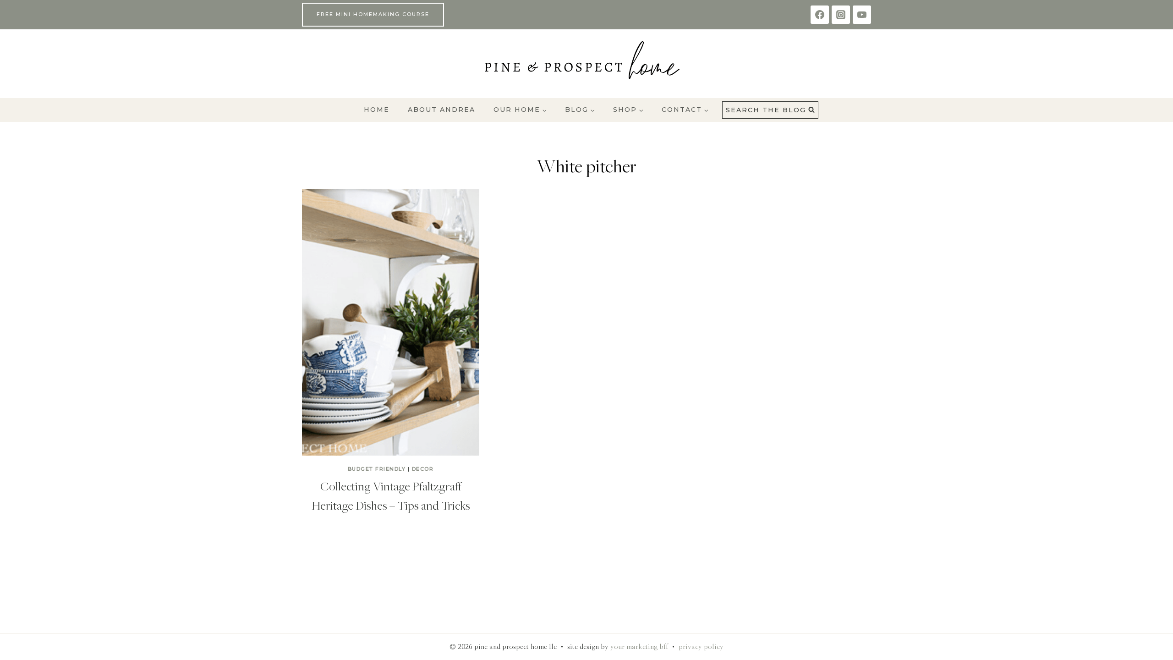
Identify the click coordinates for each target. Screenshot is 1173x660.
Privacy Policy (701, 647)
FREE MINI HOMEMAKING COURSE (373, 14)
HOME (376, 109)
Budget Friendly (377, 469)
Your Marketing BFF (639, 647)
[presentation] (390, 322)
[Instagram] (841, 15)
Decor (423, 469)
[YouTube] (862, 15)
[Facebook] (820, 15)
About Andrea (441, 109)
